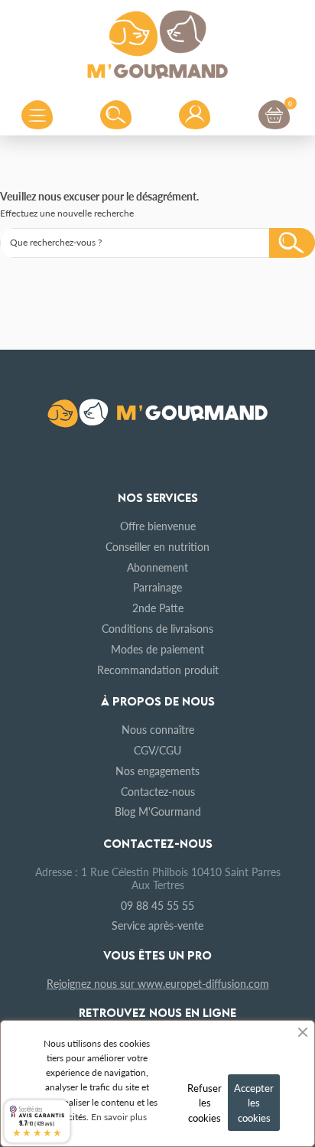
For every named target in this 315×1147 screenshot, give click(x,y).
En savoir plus (119, 1116)
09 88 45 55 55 (157, 905)
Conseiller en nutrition (157, 546)
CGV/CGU (157, 750)
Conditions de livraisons (157, 628)
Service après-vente (157, 925)
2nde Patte (157, 607)
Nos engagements (157, 770)
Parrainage (157, 587)
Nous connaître (158, 729)
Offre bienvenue (158, 525)
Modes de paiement (157, 649)
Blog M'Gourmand (158, 811)
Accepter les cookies (254, 1102)
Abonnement (157, 567)
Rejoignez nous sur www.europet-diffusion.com (158, 983)
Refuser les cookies (204, 1102)
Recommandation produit (158, 669)
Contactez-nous (158, 791)
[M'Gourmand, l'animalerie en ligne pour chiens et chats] (157, 41)
